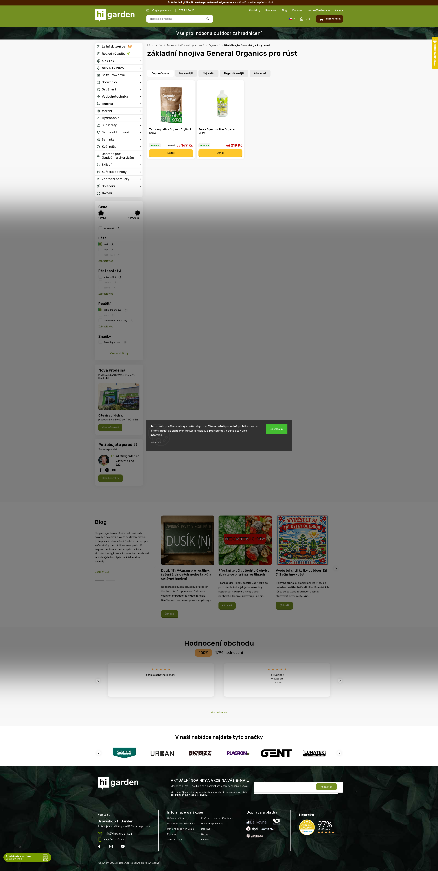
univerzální (112, 277)
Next (336, 568)
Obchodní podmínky (212, 823)
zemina (110, 282)
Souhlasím (276, 429)
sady (109, 315)
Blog (284, 10)
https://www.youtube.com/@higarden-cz (124, 847)
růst (108, 244)
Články (204, 834)
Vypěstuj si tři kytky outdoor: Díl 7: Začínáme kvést (301, 573)
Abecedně (260, 73)
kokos (109, 287)
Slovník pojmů (175, 839)
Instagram (111, 847)
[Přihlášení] (304, 19)
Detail (171, 152)
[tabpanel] (187, 568)
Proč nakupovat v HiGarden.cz (217, 818)
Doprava (297, 10)
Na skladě (111, 228)
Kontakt (205, 839)
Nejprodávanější (234, 73)
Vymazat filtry (119, 353)
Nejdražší (208, 73)
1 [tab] (99, 580)
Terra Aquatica (115, 342)
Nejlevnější (186, 73)
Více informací (110, 427)
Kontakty (254, 10)
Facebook (100, 847)
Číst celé (170, 613)
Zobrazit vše (102, 572)
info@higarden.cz (127, 456)
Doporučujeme (160, 73)
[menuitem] (119, 46)
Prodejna (270, 10)
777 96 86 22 (114, 839)
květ (108, 249)
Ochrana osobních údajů (180, 829)
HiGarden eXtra (175, 818)
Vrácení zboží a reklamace (181, 823)
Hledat (208, 18)
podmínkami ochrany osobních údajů (227, 786)
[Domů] (149, 45)
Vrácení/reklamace (319, 10)
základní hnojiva (115, 309)
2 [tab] (110, 580)
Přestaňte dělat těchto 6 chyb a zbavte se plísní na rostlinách (243, 573)
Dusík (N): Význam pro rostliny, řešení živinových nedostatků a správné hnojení (186, 574)
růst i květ (112, 254)
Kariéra (339, 10)
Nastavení (156, 442)
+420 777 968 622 (124, 463)
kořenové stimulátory (118, 320)
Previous (154, 568)
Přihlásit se (326, 787)
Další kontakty (110, 478)
